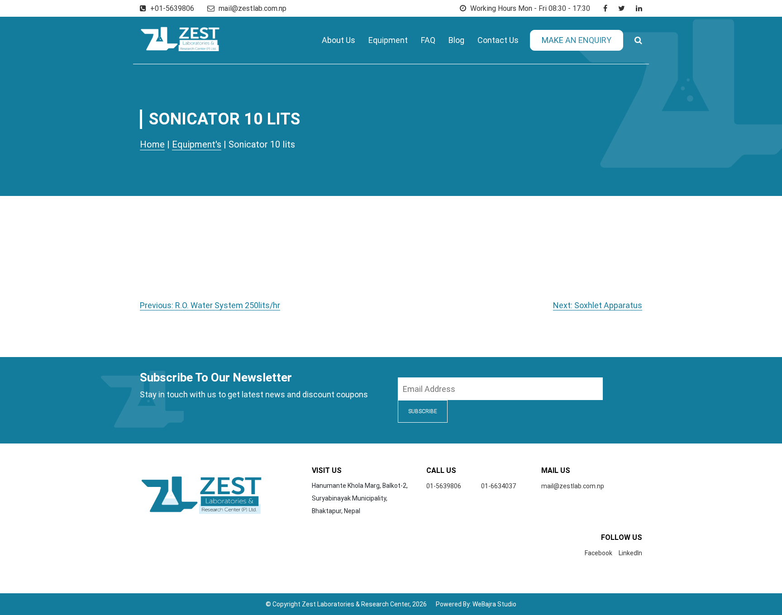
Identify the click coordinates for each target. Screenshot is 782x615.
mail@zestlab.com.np (252, 8)
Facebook (598, 553)
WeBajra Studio (494, 604)
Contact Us (498, 40)
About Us (338, 40)
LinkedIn (630, 553)
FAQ (428, 40)
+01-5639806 (171, 8)
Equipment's (196, 144)
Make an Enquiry (576, 40)
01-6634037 (498, 486)
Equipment (388, 40)
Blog (456, 40)
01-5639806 (443, 486)
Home (152, 144)
